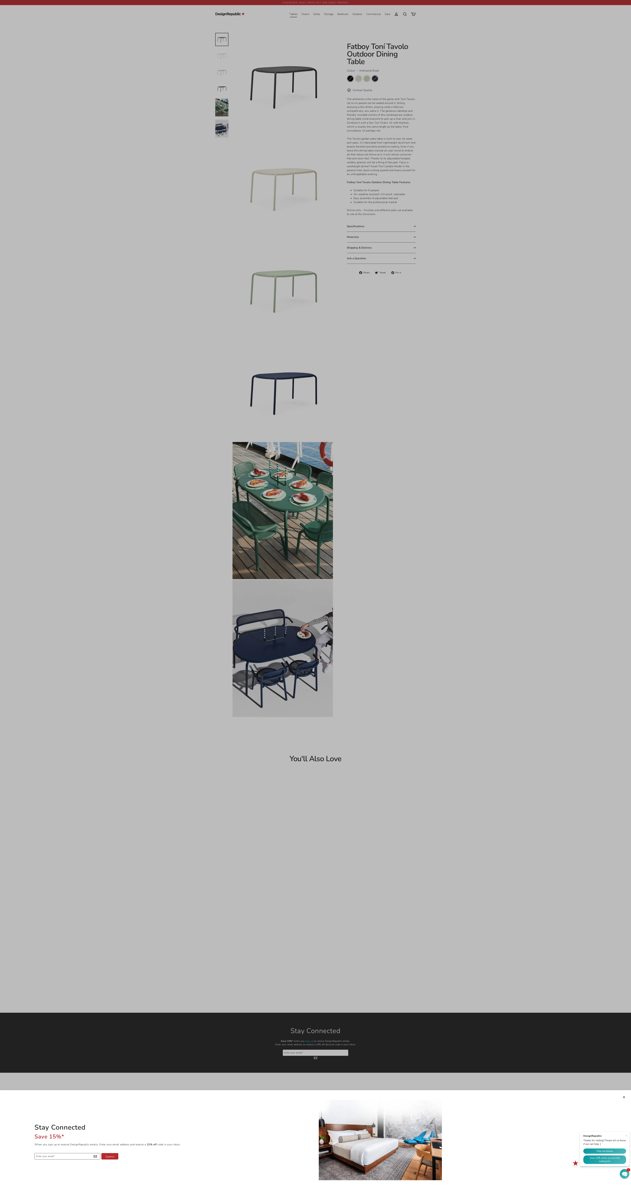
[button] (624, 1174)
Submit (109, 1157)
